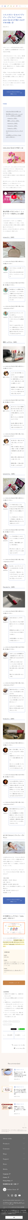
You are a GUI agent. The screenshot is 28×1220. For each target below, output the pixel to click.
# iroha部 (5, 1021)
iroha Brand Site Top (5, 1129)
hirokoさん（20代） (12, 128)
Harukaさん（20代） (12, 125)
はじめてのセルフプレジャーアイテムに (14, 131)
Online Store (11, 1189)
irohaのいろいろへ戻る (19, 1045)
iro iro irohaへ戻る (20, 1048)
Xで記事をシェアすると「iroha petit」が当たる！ (13, 136)
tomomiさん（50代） (12, 123)
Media (5, 1169)
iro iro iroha (13, 1129)
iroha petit (11, 944)
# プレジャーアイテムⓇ (7, 1024)
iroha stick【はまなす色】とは (13, 111)
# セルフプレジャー (16, 1021)
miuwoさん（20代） (12, 118)
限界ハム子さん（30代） (13, 120)
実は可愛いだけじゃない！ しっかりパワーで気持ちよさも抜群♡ (14, 114)
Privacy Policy (6, 1180)
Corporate (5, 1174)
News (5, 1164)
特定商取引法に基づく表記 (9, 1184)
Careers (5, 1177)
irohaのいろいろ (20, 1129)
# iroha (10, 1021)
